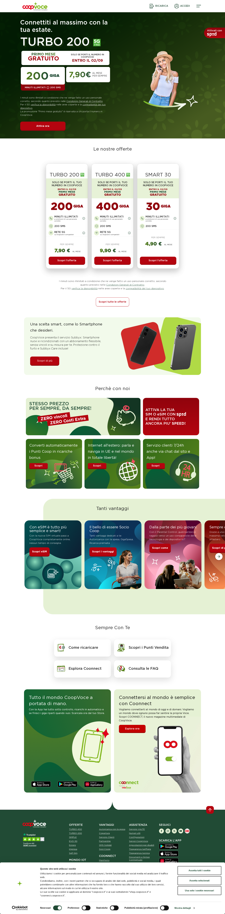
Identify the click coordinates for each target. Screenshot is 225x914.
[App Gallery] (94, 784)
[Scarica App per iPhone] (168, 853)
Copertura (104, 833)
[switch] (86, 907)
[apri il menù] (198, 6)
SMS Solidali (105, 845)
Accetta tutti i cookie (199, 870)
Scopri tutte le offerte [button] (112, 301)
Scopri (38, 465)
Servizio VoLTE (137, 829)
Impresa (73, 849)
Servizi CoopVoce (138, 841)
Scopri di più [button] (44, 360)
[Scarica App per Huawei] (168, 860)
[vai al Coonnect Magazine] (187, 830)
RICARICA (161, 5)
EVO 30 (73, 841)
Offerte (76, 824)
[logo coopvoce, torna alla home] (36, 6)
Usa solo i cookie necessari (199, 890)
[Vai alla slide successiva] (219, 556)
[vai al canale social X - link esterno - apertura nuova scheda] (174, 830)
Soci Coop (104, 849)
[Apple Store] (41, 784)
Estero (72, 845)
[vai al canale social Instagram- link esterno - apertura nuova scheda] (167, 830)
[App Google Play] (168, 846)
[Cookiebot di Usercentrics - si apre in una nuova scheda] (19, 908)
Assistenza (138, 824)
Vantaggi (106, 824)
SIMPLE (73, 837)
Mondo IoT (77, 859)
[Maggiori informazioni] (47, 87)
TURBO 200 (75, 833)
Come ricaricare (83, 647)
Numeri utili (134, 833)
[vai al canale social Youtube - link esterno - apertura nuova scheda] (180, 830)
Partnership (105, 841)
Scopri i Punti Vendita (149, 647)
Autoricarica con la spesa (112, 829)
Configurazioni (136, 837)
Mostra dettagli (182, 908)
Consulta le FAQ (143, 668)
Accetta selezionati (199, 880)
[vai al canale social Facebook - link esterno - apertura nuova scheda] (161, 830)
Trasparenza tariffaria (140, 849)
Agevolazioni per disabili (141, 845)
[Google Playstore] (67, 784)
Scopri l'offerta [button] (66, 260)
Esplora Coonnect (85, 668)
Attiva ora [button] (42, 126)
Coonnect (107, 855)
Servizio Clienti (106, 837)
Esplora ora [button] (132, 728)
